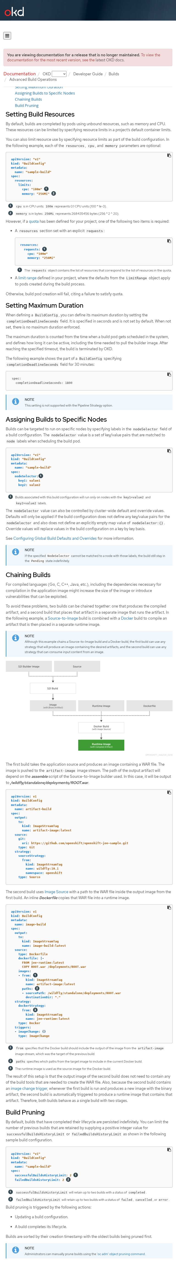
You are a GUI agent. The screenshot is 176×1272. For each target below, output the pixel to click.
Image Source (56, 891)
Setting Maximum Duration (39, 87)
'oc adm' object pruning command (121, 1254)
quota (34, 221)
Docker (127, 618)
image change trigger (29, 1088)
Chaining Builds (28, 99)
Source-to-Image (63, 618)
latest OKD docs (110, 59)
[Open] (7, 35)
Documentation (19, 74)
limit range (27, 277)
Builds (114, 73)
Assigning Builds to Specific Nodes (45, 93)
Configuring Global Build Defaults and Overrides (55, 538)
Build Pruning (26, 105)
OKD (47, 73)
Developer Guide (88, 73)
